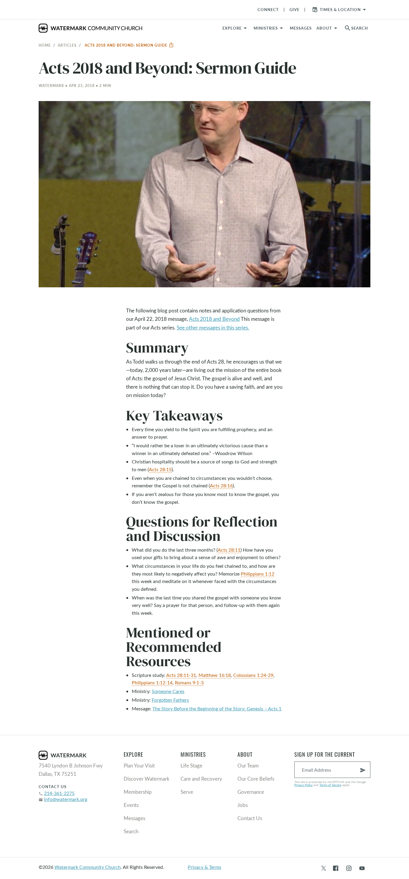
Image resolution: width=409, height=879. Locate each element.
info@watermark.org (65, 799)
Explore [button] (232, 28)
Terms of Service (330, 785)
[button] (269, 28)
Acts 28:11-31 (181, 675)
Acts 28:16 (221, 485)
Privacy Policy (303, 785)
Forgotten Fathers (170, 700)
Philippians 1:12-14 (152, 682)
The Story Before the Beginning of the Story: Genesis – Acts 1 (216, 708)
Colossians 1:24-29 (253, 675)
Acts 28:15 (160, 469)
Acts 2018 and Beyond (214, 318)
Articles (67, 45)
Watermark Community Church (87, 867)
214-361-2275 (59, 793)
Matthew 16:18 (215, 675)
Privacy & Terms (204, 867)
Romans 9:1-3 (189, 682)
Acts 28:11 (229, 550)
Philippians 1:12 (257, 573)
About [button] (324, 28)
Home (45, 45)
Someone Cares (168, 691)
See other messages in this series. (213, 327)
